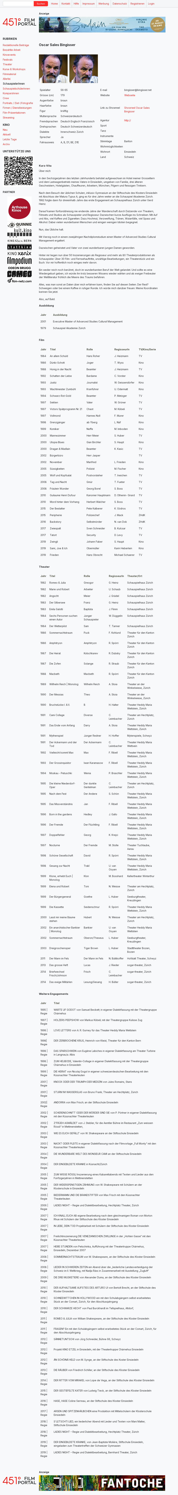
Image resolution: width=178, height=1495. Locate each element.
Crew (6, 98)
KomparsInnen (11, 93)
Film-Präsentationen (14, 112)
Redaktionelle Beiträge (16, 45)
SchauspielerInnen (14, 83)
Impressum (89, 3)
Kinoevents (9, 54)
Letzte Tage (10, 139)
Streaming (8, 117)
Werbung (103, 3)
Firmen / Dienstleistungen (17, 107)
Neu (5, 129)
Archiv (6, 144)
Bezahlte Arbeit (11, 49)
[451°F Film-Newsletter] (19, 22)
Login (151, 3)
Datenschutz (120, 3)
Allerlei (6, 78)
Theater (7, 64)
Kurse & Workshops (14, 69)
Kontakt (66, 3)
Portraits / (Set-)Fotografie (18, 103)
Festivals (8, 59)
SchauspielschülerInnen (16, 88)
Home (54, 3)
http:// (127, 120)
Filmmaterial (9, 74)
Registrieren (137, 3)
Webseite (129, 95)
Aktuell (6, 134)
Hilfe (76, 3)
